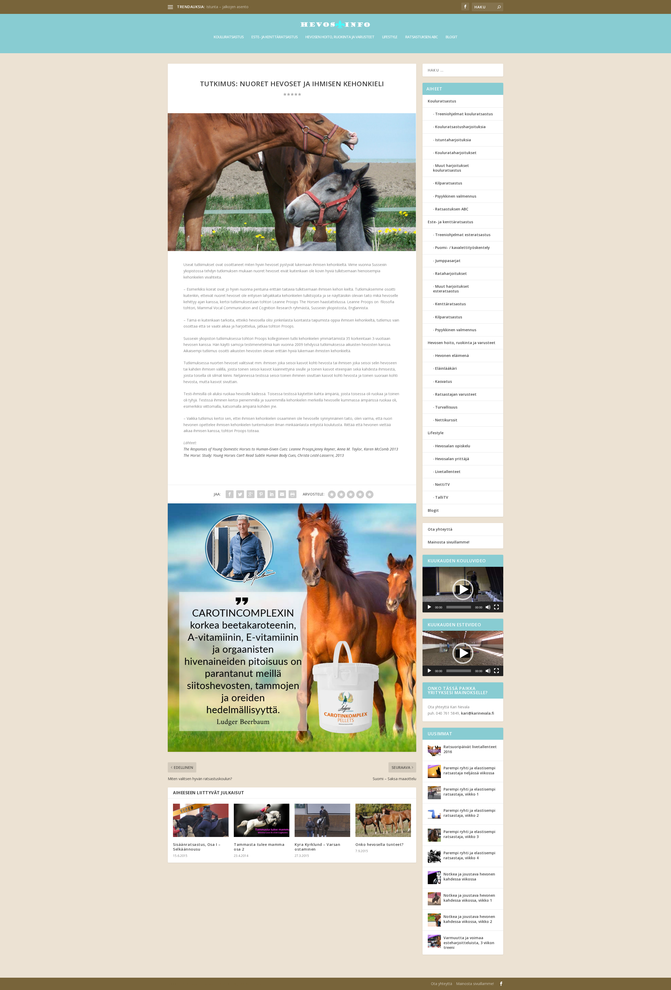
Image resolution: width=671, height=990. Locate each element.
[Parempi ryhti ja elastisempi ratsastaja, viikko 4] (434, 856)
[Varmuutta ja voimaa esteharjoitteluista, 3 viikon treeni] (434, 941)
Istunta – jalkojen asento (227, 6)
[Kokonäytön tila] (496, 607)
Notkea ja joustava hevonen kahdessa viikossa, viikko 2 (469, 919)
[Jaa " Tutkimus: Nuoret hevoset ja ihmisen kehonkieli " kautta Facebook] (229, 494)
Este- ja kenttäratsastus (274, 37)
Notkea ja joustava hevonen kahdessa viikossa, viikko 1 (469, 897)
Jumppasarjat (448, 260)
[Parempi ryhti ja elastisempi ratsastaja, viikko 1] (434, 792)
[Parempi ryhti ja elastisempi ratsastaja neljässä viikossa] (434, 771)
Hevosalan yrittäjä (452, 458)
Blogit (451, 37)
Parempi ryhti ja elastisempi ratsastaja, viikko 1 (469, 791)
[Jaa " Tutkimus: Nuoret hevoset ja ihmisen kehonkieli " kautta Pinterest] (261, 494)
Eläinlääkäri (446, 368)
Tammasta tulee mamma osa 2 (259, 847)
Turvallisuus (446, 407)
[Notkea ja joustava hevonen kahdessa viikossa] (434, 877)
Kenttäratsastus (450, 303)
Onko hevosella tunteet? (379, 844)
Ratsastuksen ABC (421, 37)
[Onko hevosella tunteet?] (383, 820)
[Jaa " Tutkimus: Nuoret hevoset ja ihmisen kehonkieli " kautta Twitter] (240, 494)
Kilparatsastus (448, 183)
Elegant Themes (201, 984)
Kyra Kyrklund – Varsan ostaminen (317, 847)
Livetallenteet (448, 471)
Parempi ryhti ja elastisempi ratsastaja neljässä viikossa (469, 770)
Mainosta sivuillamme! (448, 542)
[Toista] (429, 607)
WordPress (253, 984)
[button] (462, 589)
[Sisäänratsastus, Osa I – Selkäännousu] (201, 820)
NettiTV (442, 484)
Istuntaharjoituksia (453, 139)
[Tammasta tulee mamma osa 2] (261, 820)
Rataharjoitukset (451, 273)
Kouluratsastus (228, 37)
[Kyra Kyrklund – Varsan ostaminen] (322, 820)
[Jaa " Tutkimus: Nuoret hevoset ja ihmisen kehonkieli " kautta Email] (282, 494)
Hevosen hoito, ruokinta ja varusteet (339, 37)
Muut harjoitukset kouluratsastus (451, 168)
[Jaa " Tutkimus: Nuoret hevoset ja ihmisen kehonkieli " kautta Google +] (250, 494)
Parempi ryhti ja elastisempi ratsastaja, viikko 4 (469, 855)
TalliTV (441, 497)
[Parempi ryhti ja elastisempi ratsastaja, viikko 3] (434, 835)
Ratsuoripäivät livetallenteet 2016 (470, 749)
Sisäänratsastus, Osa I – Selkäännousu (196, 847)
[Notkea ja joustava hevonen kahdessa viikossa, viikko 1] (434, 898)
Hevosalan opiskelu (452, 445)
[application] (463, 589)
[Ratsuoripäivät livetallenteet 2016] (434, 750)
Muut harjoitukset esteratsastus (451, 288)
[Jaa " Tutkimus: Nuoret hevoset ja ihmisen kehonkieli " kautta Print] (292, 494)
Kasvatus (443, 381)
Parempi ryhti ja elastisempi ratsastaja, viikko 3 (469, 834)
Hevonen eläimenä (452, 355)
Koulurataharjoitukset (456, 152)
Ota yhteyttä (440, 529)
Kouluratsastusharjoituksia (460, 126)
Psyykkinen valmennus (455, 196)
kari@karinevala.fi (477, 713)
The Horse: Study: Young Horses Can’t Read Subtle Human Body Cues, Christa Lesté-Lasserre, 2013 (263, 455)
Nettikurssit (446, 419)
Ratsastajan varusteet (456, 394)
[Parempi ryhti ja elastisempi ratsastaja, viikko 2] (434, 813)
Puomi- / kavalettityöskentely (462, 247)
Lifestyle (389, 37)
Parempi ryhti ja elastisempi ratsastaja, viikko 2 (469, 813)
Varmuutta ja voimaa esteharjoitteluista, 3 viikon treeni (468, 942)
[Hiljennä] (488, 607)
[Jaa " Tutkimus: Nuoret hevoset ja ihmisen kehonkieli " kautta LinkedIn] (271, 494)
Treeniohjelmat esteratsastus (462, 234)
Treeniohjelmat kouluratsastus (464, 113)
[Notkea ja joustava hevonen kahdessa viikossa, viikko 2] (434, 920)
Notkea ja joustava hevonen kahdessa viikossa (469, 876)
